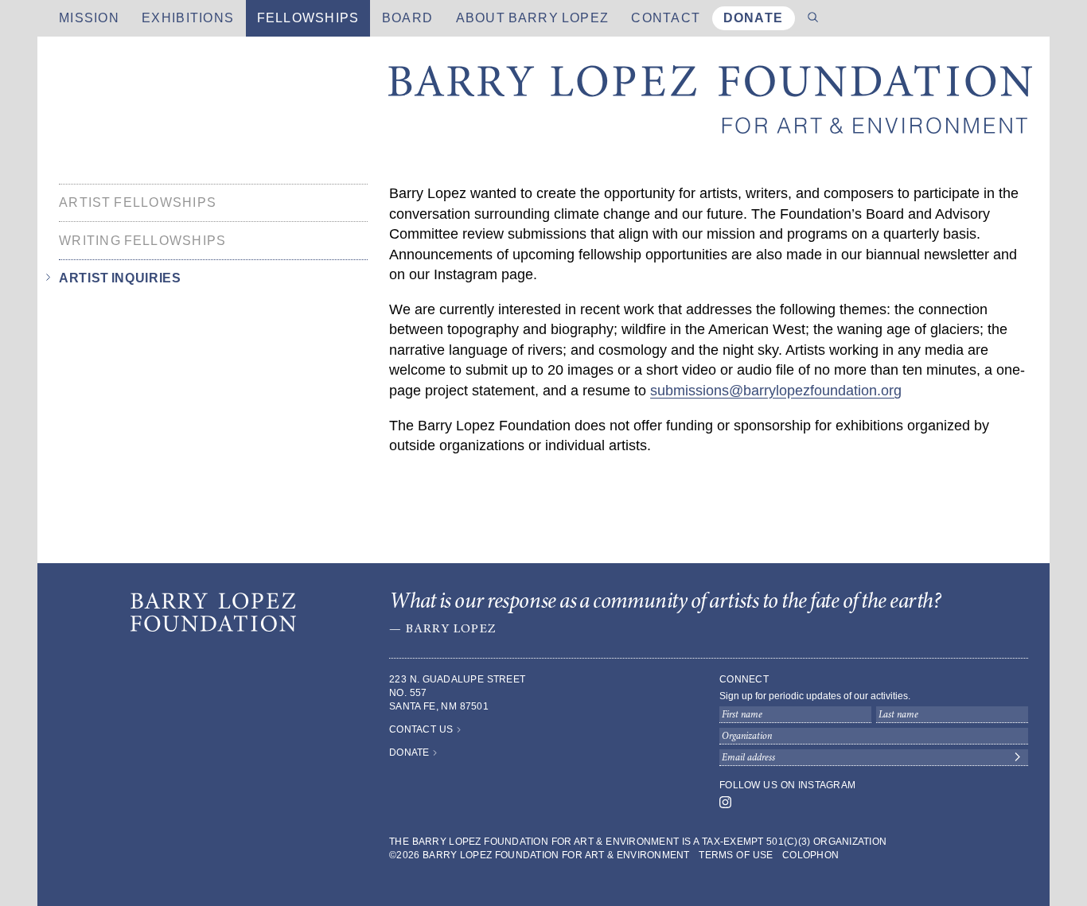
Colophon (810, 855)
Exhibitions (188, 18)
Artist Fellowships (137, 202)
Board (407, 18)
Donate (753, 18)
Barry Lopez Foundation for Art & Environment (710, 103)
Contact (665, 18)
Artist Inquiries (120, 279)
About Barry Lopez (532, 18)
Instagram (725, 802)
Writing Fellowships (143, 240)
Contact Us (421, 729)
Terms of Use (736, 855)
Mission (89, 18)
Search (813, 18)
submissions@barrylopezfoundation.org (776, 391)
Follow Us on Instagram (787, 785)
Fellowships (308, 18)
